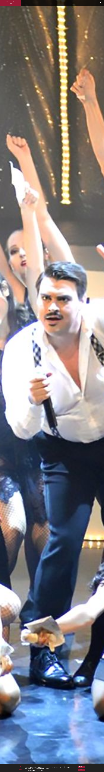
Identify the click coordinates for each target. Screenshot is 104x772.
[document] (52, 386)
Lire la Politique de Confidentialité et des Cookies (34, 770)
